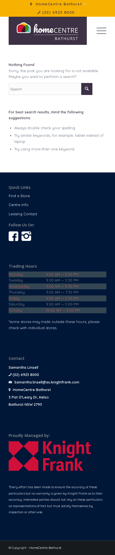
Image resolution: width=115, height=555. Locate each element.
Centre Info (18, 204)
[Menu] (98, 30)
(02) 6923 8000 (58, 12)
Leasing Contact (23, 214)
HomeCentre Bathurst (45, 548)
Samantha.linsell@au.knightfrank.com (46, 382)
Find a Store (19, 196)
